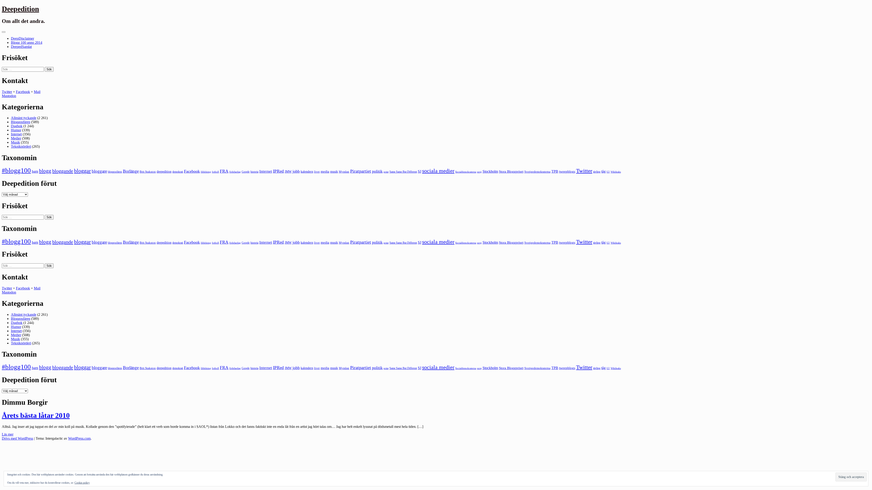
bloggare (99, 171)
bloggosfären (115, 171)
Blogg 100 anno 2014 (26, 42)
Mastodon (9, 96)
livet (317, 171)
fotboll (215, 172)
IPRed (278, 171)
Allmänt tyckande (23, 118)
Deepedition (20, 9)
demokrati (177, 171)
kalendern (307, 171)
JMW (288, 171)
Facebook (23, 92)
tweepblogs (567, 171)
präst (386, 171)
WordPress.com (79, 438)
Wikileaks (616, 171)
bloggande (62, 171)
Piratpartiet (360, 171)
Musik (15, 142)
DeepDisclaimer (22, 38)
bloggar (82, 171)
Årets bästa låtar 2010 (36, 415)
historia (254, 171)
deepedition (164, 171)
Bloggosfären (20, 122)
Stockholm (490, 171)
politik (377, 171)
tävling (596, 171)
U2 (608, 171)
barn (35, 171)
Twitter (7, 92)
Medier (16, 138)
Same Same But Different (403, 171)
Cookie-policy (82, 482)
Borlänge (131, 171)
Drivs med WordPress (17, 438)
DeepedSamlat (21, 47)
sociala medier (438, 171)
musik (334, 171)
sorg (479, 171)
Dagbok (16, 126)
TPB (554, 171)
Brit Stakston (148, 171)
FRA (224, 171)
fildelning (206, 171)
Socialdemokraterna (465, 172)
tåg (603, 171)
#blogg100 (16, 170)
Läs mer (7, 434)
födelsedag (235, 172)
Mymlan (344, 171)
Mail (37, 92)
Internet (16, 134)
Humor (16, 130)
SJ (419, 171)
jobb (296, 171)
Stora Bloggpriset (511, 171)
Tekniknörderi (21, 146)
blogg (45, 171)
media (325, 171)
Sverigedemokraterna (537, 171)
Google (246, 171)
